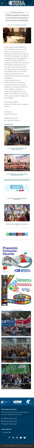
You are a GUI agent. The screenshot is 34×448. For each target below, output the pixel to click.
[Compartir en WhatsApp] (7, 234)
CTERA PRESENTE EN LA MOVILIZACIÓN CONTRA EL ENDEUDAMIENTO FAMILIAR (16, 331)
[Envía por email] (17, 234)
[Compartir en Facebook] (10, 234)
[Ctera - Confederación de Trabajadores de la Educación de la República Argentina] (17, 3)
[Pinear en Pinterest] (20, 234)
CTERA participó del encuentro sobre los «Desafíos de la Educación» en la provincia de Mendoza (16, 357)
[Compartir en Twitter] (13, 234)
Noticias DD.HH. (19, 12)
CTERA (25, 25)
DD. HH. (12, 12)
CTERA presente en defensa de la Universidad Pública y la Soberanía (16, 384)
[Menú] (2, 3)
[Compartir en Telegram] (26, 234)
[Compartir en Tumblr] (23, 234)
